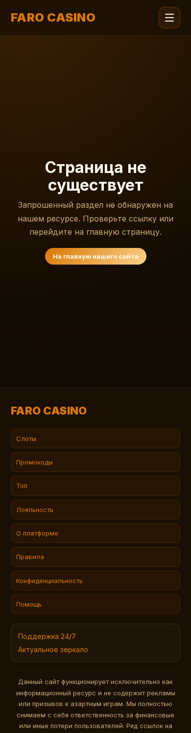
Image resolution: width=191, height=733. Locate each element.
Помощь (29, 604)
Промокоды (34, 462)
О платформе (37, 533)
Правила (30, 557)
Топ (21, 485)
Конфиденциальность (49, 581)
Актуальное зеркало (53, 649)
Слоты (26, 438)
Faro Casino (53, 17)
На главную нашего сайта (96, 256)
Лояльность (34, 509)
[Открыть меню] (169, 17)
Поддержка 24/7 (47, 636)
